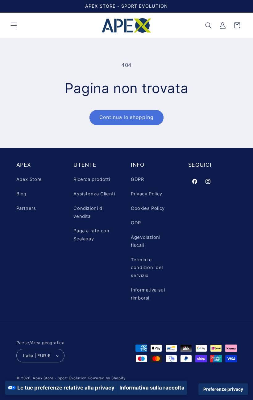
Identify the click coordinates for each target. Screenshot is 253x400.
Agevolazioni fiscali (145, 241)
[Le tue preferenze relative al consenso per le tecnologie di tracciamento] (223, 389)
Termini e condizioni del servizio (147, 268)
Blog (21, 194)
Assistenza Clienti (94, 194)
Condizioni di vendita (88, 212)
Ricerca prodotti (91, 179)
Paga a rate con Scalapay (91, 235)
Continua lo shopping (126, 117)
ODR (136, 223)
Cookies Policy (148, 208)
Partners (26, 208)
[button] (13, 25)
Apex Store (29, 179)
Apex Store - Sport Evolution (60, 378)
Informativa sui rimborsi (148, 294)
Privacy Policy (146, 194)
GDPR (137, 179)
